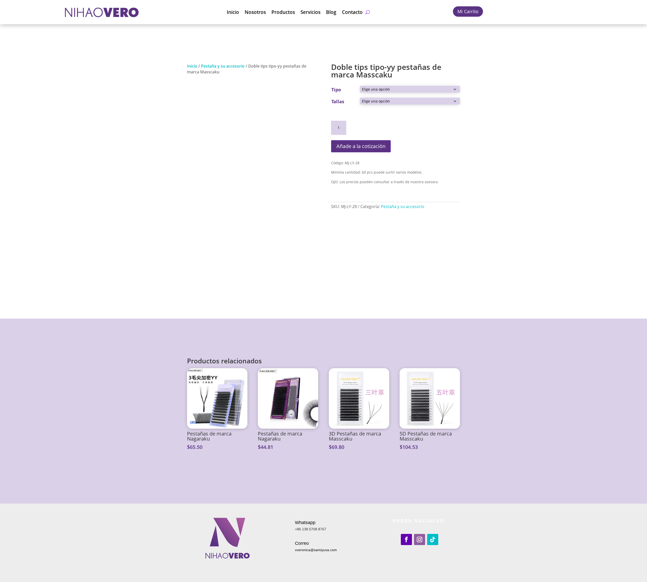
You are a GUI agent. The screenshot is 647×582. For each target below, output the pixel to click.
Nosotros (255, 12)
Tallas (337, 101)
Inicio (233, 12)
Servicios (310, 12)
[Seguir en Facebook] (406, 539)
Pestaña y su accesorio (223, 66)
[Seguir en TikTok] (432, 539)
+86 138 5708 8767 (310, 529)
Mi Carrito (467, 11)
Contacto (352, 12)
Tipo (336, 90)
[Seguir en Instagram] (419, 539)
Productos (283, 12)
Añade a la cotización (360, 146)
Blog (331, 12)
